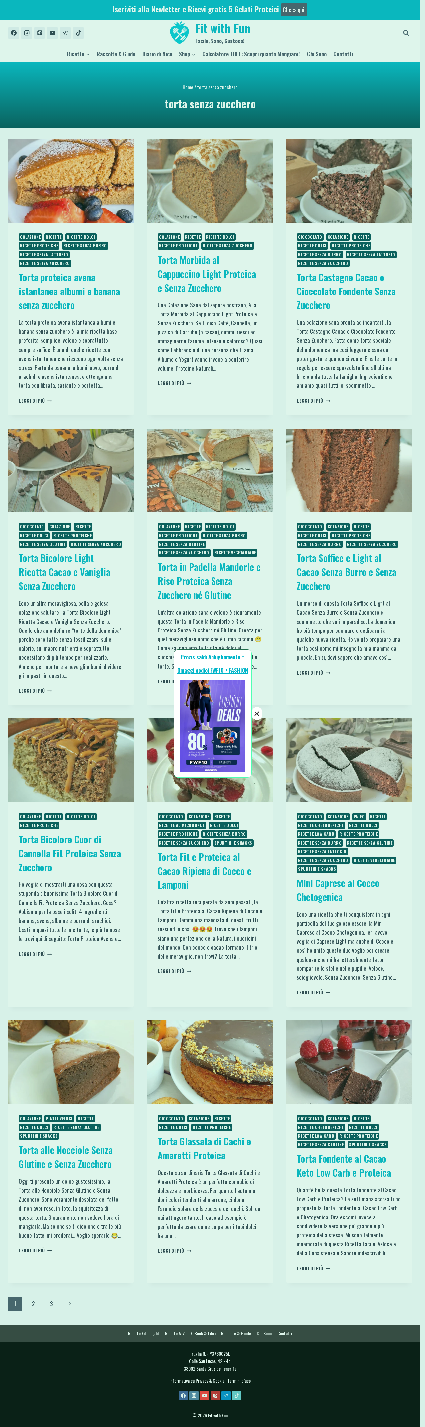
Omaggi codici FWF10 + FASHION (212, 670)
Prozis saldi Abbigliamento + (212, 657)
